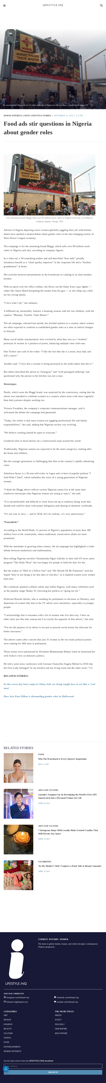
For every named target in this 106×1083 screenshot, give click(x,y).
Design (7, 1020)
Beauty (8, 1029)
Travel (7, 1038)
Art (6, 1015)
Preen (58, 1015)
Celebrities (44, 862)
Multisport (61, 1033)
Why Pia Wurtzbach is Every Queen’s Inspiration (62, 759)
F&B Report (61, 1029)
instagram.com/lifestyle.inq (18, 997)
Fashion (8, 1024)
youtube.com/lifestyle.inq (67, 1002)
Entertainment (12, 1047)
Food (41, 754)
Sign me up (53, 1072)
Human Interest (13, 116)
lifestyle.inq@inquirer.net (17, 1002)
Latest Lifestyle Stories (37, 116)
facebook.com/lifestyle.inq (68, 997)
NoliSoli (59, 1024)
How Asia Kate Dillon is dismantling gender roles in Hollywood (39, 696)
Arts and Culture (48, 790)
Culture (8, 1033)
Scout (58, 1020)
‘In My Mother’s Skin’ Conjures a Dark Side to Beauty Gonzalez (69, 866)
